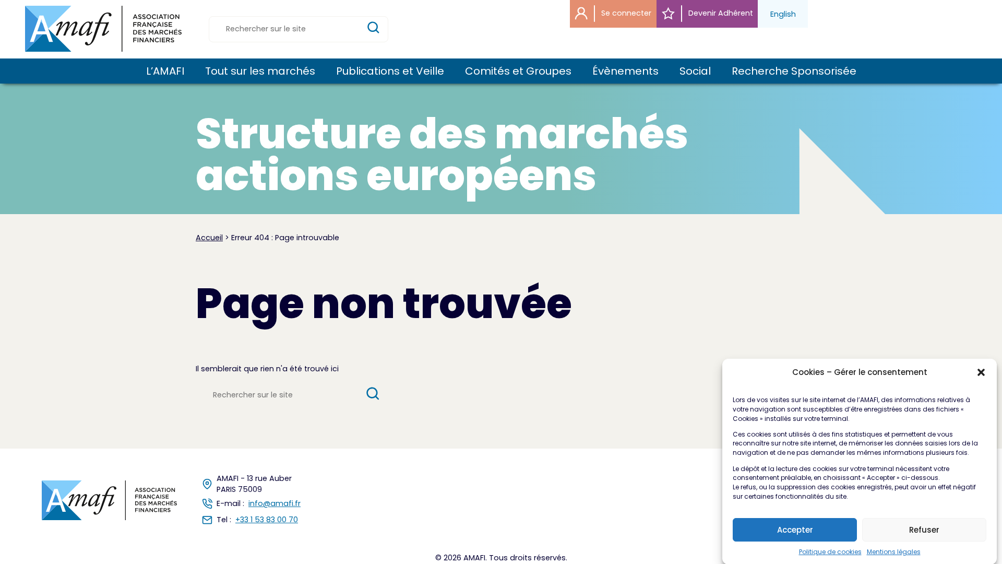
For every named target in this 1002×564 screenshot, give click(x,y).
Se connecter (625, 13)
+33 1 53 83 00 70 (266, 519)
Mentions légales (894, 551)
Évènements (625, 71)
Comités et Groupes (518, 71)
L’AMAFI (165, 71)
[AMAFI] (103, 28)
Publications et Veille (390, 71)
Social (695, 71)
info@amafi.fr (274, 503)
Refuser (924, 529)
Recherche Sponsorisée (794, 71)
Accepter (795, 529)
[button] (981, 372)
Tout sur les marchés (260, 71)
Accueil (209, 237)
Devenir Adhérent (719, 13)
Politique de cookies (830, 551)
